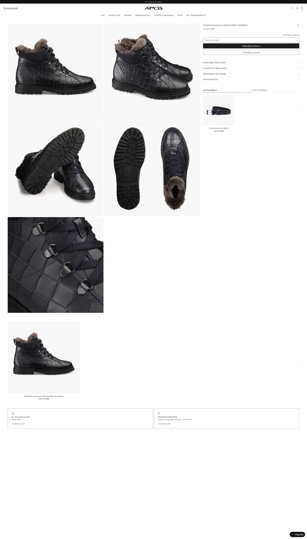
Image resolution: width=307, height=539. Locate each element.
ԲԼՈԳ (180, 15)
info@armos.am (18, 423)
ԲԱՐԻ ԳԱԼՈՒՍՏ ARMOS (153, 2)
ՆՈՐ (103, 15)
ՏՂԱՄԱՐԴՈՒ (114, 15)
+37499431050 (12, 8)
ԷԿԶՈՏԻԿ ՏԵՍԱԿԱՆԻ (164, 15)
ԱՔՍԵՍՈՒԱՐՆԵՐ (143, 15)
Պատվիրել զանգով (251, 52)
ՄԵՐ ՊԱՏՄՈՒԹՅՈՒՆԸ (196, 15)
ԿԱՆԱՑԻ (128, 15)
